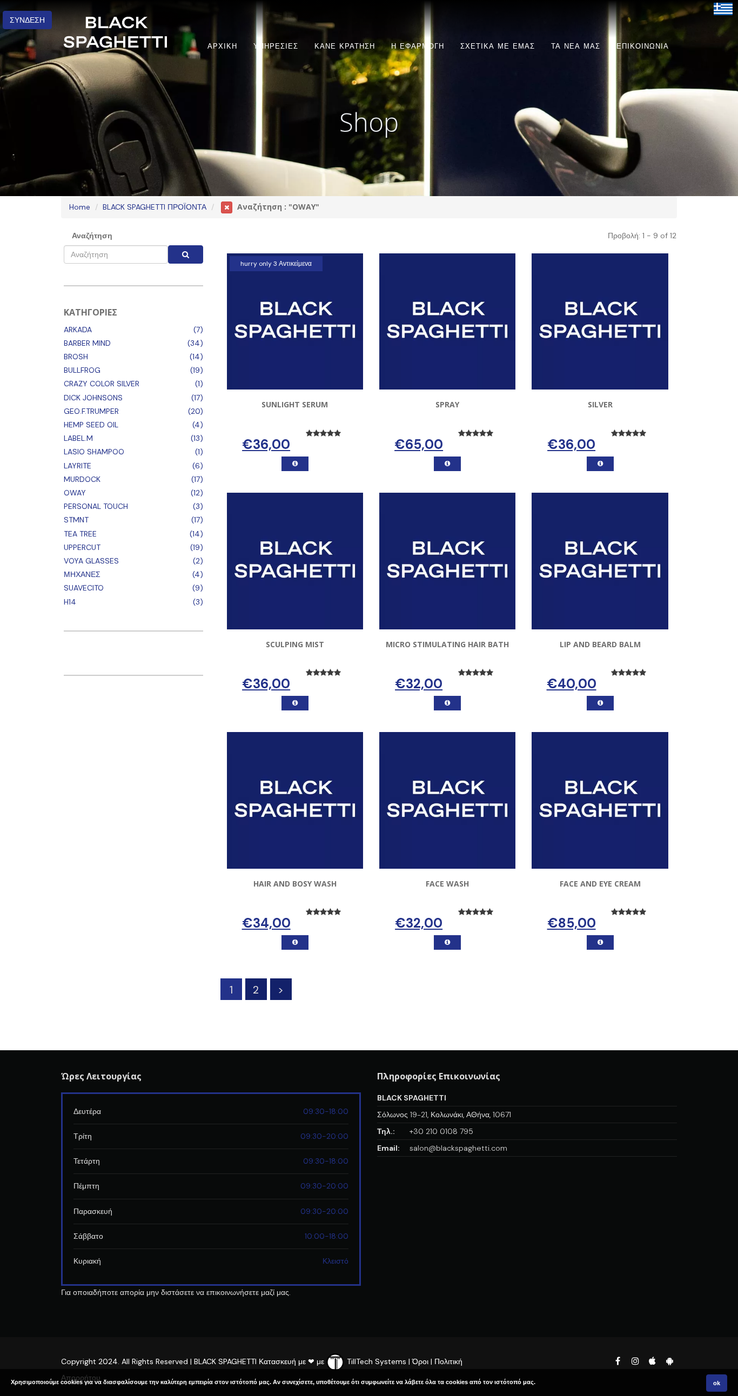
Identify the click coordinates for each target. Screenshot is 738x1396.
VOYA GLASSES (91, 561)
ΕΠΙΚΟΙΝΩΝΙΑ (642, 46)
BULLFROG (82, 370)
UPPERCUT (82, 547)
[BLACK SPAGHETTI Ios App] (653, 1361)
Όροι (420, 1361)
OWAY (75, 493)
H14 (70, 602)
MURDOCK (82, 479)
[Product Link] (294, 464)
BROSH (76, 356)
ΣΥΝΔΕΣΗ (27, 20)
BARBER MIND (87, 343)
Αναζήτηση (92, 235)
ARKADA (78, 329)
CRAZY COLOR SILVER (101, 383)
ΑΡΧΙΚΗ (222, 46)
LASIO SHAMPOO (94, 452)
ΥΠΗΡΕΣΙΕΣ (275, 46)
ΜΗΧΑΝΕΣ (82, 574)
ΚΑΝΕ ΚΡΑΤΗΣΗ (344, 46)
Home (79, 207)
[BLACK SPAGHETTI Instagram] (634, 1361)
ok (716, 1383)
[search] (185, 254)
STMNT (76, 520)
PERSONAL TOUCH (96, 506)
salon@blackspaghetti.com (458, 1148)
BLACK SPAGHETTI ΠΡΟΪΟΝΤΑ (154, 207)
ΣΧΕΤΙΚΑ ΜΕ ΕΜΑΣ (497, 46)
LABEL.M (78, 438)
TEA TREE (80, 534)
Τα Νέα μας (575, 46)
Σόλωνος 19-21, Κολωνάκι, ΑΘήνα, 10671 (444, 1114)
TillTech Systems (375, 1361)
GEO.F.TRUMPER (91, 411)
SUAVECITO (84, 588)
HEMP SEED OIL (91, 424)
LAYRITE (77, 466)
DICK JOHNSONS (93, 397)
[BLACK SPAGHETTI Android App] (669, 1361)
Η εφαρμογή (417, 46)
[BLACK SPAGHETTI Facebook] (617, 1361)
